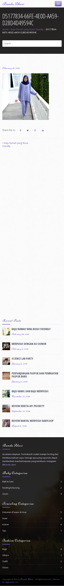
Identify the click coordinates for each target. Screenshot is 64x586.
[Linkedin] (42, 130)
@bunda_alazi (9, 464)
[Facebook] (20, 130)
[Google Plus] (35, 130)
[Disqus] (32, 193)
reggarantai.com (11, 582)
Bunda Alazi (13, 3)
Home (5, 29)
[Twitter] (27, 130)
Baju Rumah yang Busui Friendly (27, 29)
